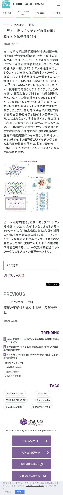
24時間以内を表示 (13, 367)
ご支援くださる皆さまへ (30, 476)
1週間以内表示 (12, 371)
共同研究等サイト (30, 464)
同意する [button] (20, 492)
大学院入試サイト (31, 452)
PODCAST (43, 393)
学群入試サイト (31, 440)
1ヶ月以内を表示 (13, 375)
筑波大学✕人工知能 (42, 406)
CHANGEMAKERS (13, 406)
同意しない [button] (9, 492)
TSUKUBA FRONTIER (15, 400)
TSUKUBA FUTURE (14, 393)
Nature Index (43, 400)
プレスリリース (12, 275)
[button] (8, 488)
